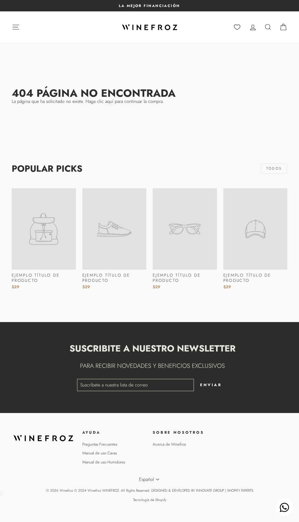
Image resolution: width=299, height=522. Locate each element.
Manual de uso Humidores (103, 462)
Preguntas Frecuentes (99, 444)
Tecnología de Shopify (149, 499)
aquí (109, 101)
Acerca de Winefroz (169, 444)
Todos (274, 168)
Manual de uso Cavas (99, 453)
